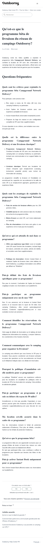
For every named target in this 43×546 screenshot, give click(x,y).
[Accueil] (10, 3)
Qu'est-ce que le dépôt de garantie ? (14, 515)
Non (27, 489)
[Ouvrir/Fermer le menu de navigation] (37, 3)
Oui (16, 489)
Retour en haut (7, 505)
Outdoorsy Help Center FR (10, 10)
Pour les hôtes (24, 10)
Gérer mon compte (35, 10)
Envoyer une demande (31, 499)
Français (37, 542)
